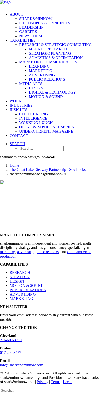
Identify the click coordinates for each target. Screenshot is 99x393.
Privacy (42, 382)
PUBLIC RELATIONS (28, 290)
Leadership (31, 27)
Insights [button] (18, 110)
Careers (28, 32)
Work (16, 101)
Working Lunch (36, 123)
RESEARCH (20, 273)
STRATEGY (20, 277)
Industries (21, 105)
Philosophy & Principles (44, 23)
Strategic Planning (50, 53)
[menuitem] (54, 25)
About (16, 14)
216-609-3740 (11, 340)
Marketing (40, 71)
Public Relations (47, 79)
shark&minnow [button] (35, 19)
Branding (39, 66)
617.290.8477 (10, 352)
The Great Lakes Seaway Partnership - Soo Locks (48, 170)
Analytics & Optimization (56, 58)
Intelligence (33, 118)
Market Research (48, 49)
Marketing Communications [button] (49, 62)
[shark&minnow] (49, 4)
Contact (19, 136)
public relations (47, 252)
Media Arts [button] (30, 84)
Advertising (42, 75)
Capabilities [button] (23, 40)
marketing (7, 252)
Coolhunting (33, 114)
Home (14, 165)
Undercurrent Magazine (46, 131)
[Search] (22, 390)
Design (36, 88)
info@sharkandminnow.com (21, 365)
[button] (17, 144)
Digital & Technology (52, 92)
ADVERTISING (23, 294)
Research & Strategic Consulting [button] (55, 45)
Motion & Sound (46, 97)
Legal (67, 382)
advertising (25, 252)
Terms (55, 382)
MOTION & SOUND (27, 285)
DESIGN (17, 281)
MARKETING (21, 298)
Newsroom (30, 36)
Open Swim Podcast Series (46, 127)
